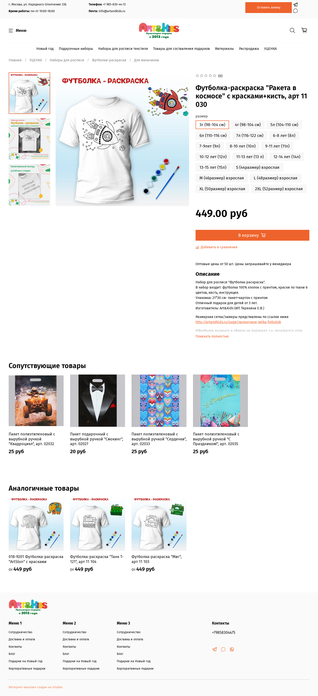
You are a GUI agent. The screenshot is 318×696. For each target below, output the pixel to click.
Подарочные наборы (76, 49)
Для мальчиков (146, 60)
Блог (12, 654)
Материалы (224, 49)
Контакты (15, 647)
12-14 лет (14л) (286, 156)
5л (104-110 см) (284, 124)
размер (202, 116)
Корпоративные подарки (27, 668)
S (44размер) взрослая (257, 167)
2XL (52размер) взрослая (279, 188)
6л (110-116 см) (212, 135)
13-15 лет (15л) (212, 167)
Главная (15, 60)
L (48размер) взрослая (275, 177)
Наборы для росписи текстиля (123, 49)
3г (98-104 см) (212, 124)
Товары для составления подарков (181, 49)
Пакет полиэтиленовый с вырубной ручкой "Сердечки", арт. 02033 (159, 439)
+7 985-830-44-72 (114, 4)
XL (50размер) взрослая (222, 188)
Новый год (45, 49)
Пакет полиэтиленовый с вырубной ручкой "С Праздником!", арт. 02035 (216, 439)
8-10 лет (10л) (242, 146)
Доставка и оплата (22, 639)
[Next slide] (29, 200)
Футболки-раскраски (109, 60)
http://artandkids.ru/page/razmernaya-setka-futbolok (238, 322)
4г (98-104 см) (248, 124)
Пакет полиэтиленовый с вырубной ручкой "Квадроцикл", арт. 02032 (32, 439)
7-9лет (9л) (209, 146)
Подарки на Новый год (25, 661)
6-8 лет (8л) (284, 135)
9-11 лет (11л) (277, 146)
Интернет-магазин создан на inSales (36, 687)
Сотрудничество (20, 632)
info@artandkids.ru (112, 11)
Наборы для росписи (67, 60)
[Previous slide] (64, 139)
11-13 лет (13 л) (250, 156)
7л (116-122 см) (249, 135)
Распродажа (249, 49)
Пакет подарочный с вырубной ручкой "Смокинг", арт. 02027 (96, 439)
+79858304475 (223, 632)
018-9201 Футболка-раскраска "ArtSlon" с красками (36, 559)
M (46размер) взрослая (221, 177)
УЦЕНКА (270, 49)
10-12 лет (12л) (212, 156)
